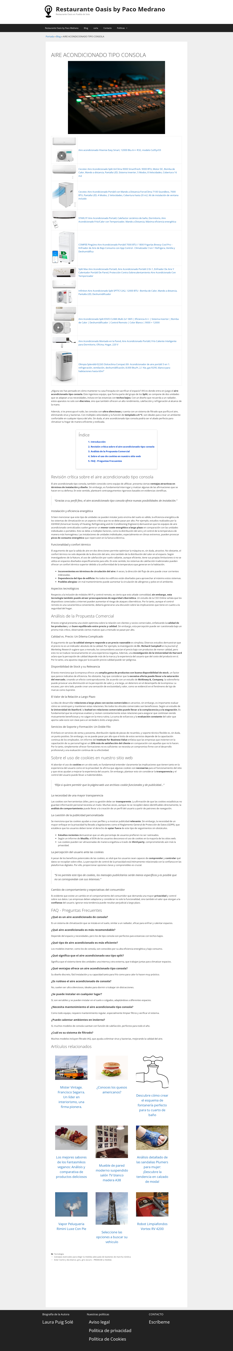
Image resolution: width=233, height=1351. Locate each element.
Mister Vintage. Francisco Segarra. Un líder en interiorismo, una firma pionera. (71, 1097)
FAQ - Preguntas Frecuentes (106, 461)
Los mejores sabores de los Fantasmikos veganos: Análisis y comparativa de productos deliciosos (71, 1167)
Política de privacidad (110, 1330)
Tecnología (59, 1254)
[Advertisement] (116, 1282)
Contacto (107, 28)
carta (95, 28)
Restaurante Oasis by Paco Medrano (110, 9)
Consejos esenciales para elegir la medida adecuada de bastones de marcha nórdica (92, 1257)
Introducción (98, 441)
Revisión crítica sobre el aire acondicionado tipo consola (122, 446)
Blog (86, 28)
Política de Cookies (107, 1339)
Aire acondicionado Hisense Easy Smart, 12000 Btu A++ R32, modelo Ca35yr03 (119, 150)
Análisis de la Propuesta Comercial (110, 451)
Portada (50, 36)
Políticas (121, 28)
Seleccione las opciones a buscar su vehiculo (112, 1237)
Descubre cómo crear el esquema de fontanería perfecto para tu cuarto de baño (152, 1105)
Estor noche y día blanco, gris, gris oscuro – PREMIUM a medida (83, 1259)
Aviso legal (99, 1322)
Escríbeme (159, 1322)
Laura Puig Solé (57, 1322)
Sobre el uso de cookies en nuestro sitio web (116, 456)
